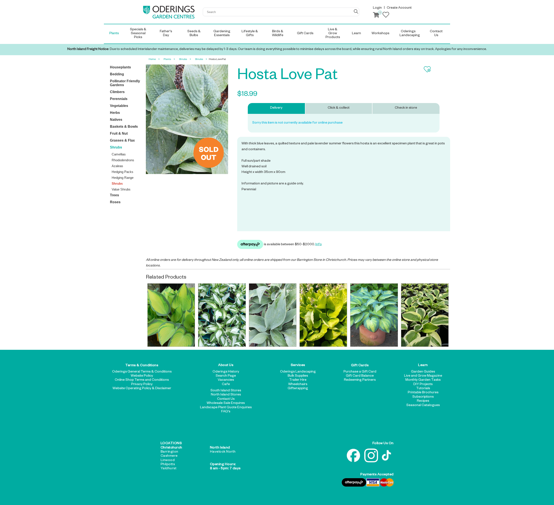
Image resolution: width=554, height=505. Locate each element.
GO (356, 11)
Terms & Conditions (141, 366)
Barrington (169, 452)
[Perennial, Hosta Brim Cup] (424, 315)
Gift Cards (360, 366)
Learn (423, 366)
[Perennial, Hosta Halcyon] (272, 315)
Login (377, 8)
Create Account (399, 8)
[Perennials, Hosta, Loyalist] (221, 315)
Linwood (168, 461)
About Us (225, 366)
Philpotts (168, 465)
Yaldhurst (169, 469)
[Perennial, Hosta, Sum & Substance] (323, 315)
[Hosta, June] (171, 315)
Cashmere (169, 456)
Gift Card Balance (360, 376)
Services (298, 366)
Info (318, 245)
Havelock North (223, 452)
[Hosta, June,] (374, 315)
